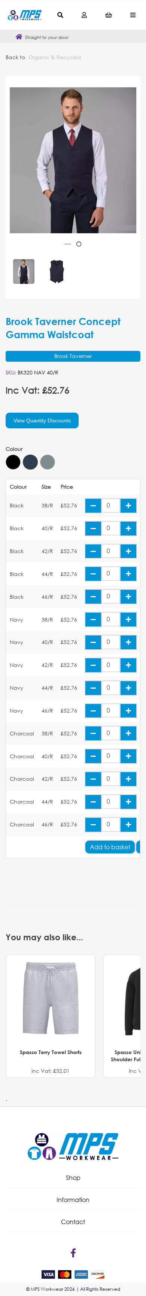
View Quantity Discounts (42, 421)
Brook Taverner (73, 355)
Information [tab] (73, 1200)
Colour (14, 449)
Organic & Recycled (54, 57)
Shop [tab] (73, 1177)
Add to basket (110, 847)
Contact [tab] (73, 1222)
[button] (73, 1177)
